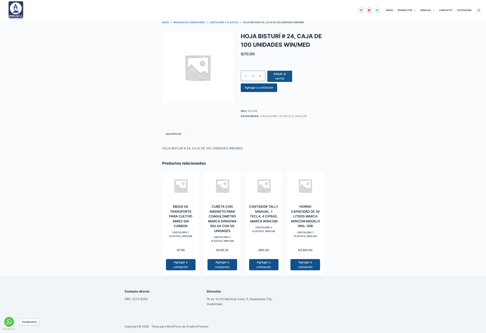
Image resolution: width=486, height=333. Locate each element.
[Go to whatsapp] (9, 322)
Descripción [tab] (173, 133)
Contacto (445, 10)
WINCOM (301, 116)
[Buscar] (478, 10)
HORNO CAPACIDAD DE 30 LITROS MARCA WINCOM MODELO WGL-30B (305, 216)
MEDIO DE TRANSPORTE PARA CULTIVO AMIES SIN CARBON (180, 216)
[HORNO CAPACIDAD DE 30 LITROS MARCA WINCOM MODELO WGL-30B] (305, 186)
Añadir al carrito (280, 76)
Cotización (464, 10)
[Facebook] (361, 10)
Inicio (389, 10)
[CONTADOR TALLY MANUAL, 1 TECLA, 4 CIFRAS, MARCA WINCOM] (263, 186)
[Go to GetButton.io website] (9, 329)
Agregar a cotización (259, 87)
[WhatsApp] (377, 10)
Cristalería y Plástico (276, 116)
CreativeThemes (197, 326)
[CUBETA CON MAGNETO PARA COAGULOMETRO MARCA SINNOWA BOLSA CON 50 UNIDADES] (222, 186)
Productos (405, 10)
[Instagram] (369, 10)
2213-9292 (140, 299)
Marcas (426, 10)
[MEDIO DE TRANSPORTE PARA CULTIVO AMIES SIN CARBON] (180, 186)
